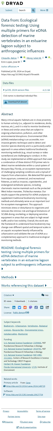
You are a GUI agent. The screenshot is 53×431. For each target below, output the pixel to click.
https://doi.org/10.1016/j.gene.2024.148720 (25, 386)
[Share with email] (41, 307)
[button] (26, 90)
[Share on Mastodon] (30, 307)
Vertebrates (33, 326)
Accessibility (22, 411)
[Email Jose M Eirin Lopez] (24, 61)
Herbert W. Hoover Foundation (17, 364)
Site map (41, 417)
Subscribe (46, 422)
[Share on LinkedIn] (13, 307)
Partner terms (14, 417)
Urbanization (20, 326)
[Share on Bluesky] (19, 307)
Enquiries (9, 422)
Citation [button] (8, 295)
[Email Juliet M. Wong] (46, 57)
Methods (7, 277)
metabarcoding (10, 334)
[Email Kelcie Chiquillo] (21, 57)
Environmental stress (34, 330)
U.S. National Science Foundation (18, 343)
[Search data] (33, 10)
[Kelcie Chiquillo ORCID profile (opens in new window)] (24, 57)
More (43, 10)
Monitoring (23, 334)
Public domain (19, 313)
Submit (8, 10)
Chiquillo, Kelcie (9, 58)
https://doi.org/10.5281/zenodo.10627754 (24, 395)
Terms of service (43, 411)
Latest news (27, 422)
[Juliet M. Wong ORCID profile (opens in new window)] (49, 57)
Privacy (6, 411)
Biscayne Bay (18, 330)
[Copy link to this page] (47, 307)
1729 (34, 367)
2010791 (37, 349)
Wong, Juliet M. (34, 58)
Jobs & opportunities (27, 428)
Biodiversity (9, 326)
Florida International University (17, 367)
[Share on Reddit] (25, 307)
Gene (28, 383)
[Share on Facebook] (36, 307)
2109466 (37, 343)
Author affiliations (9, 67)
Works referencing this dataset (22, 285)
